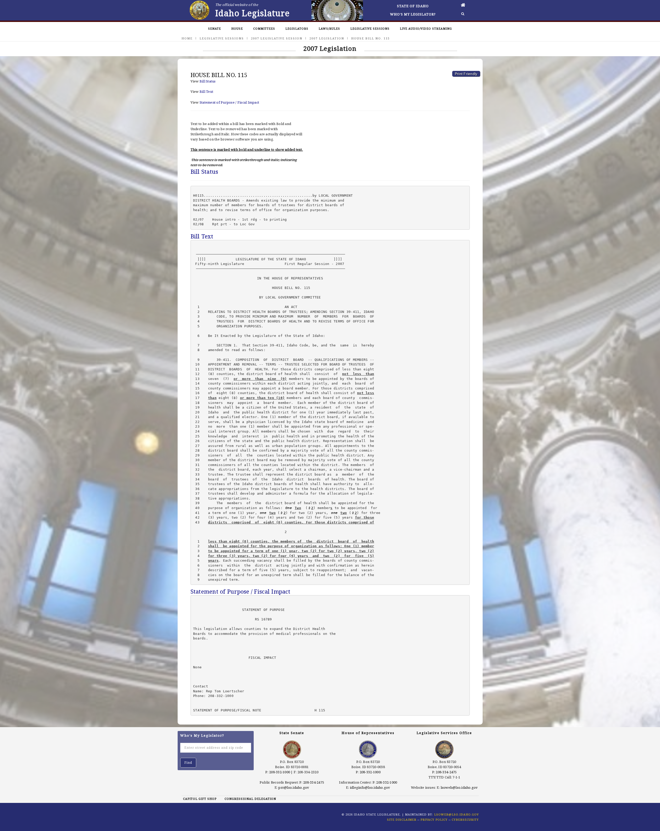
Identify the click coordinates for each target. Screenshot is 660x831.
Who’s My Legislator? (413, 14)
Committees (264, 28)
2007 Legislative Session (276, 38)
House (237, 28)
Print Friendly (466, 74)
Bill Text (206, 91)
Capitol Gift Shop (200, 799)
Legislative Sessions (370, 28)
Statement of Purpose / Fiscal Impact (229, 102)
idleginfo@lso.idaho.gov (370, 787)
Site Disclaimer (401, 819)
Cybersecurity (465, 819)
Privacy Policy (434, 819)
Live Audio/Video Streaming (426, 28)
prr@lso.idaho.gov (293, 787)
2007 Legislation (326, 38)
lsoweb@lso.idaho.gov (459, 787)
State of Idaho (413, 6)
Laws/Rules (329, 28)
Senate (214, 28)
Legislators (296, 28)
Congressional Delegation (250, 799)
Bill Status (208, 81)
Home (187, 38)
